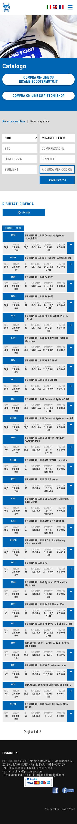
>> (50, 732)
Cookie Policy (68, 809)
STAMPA (25, 212)
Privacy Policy (51, 809)
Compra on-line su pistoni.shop (38, 96)
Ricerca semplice (14, 121)
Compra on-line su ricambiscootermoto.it (38, 79)
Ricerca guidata (39, 121)
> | (44, 732)
